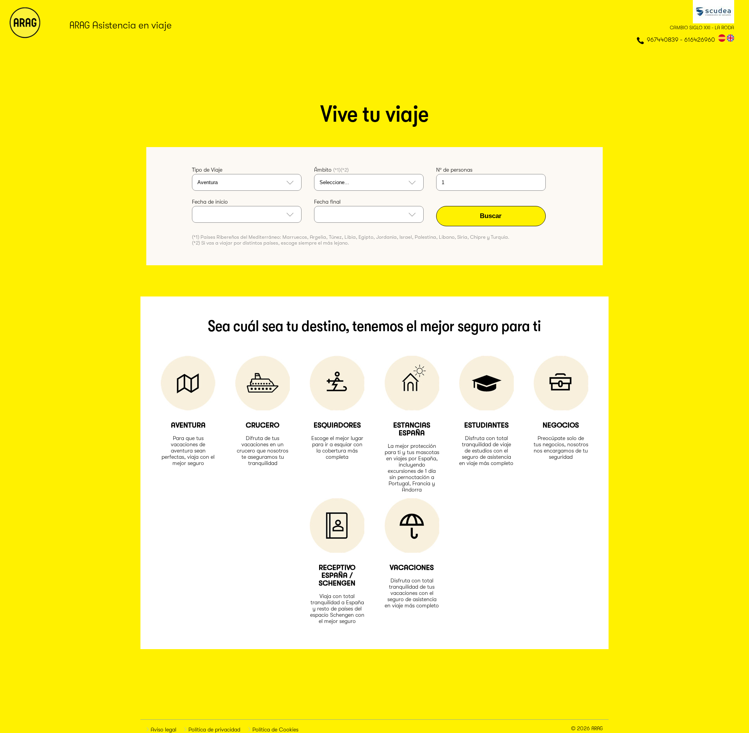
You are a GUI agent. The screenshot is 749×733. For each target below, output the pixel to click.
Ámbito (331, 170)
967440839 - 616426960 (681, 39)
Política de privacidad (213, 729)
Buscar (491, 216)
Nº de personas (454, 170)
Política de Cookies (274, 729)
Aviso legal (162, 729)
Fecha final (327, 202)
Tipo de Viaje (207, 170)
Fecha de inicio (210, 202)
